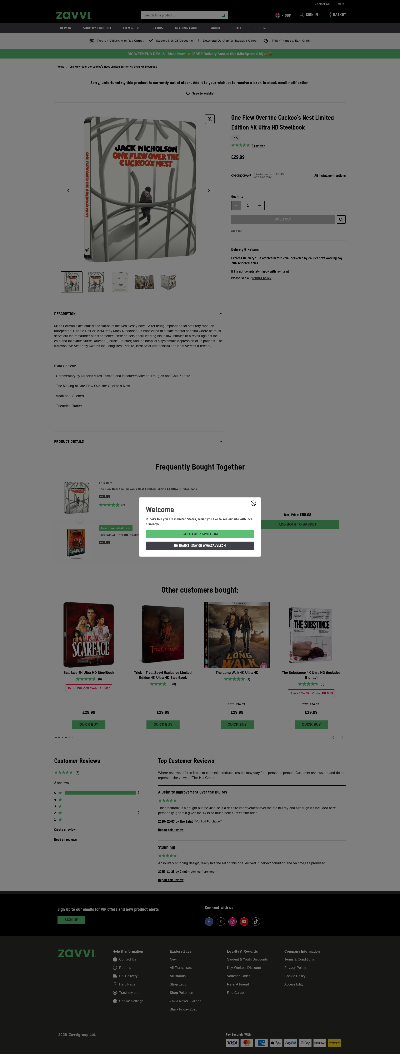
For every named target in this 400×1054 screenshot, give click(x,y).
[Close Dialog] (253, 503)
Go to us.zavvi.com (200, 534)
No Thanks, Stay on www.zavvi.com (200, 545)
